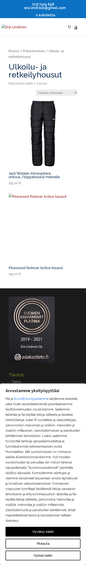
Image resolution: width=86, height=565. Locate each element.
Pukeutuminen (34, 51)
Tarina (16, 382)
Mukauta (43, 543)
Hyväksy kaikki (43, 531)
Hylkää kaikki (43, 555)
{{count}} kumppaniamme (31, 399)
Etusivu (14, 51)
